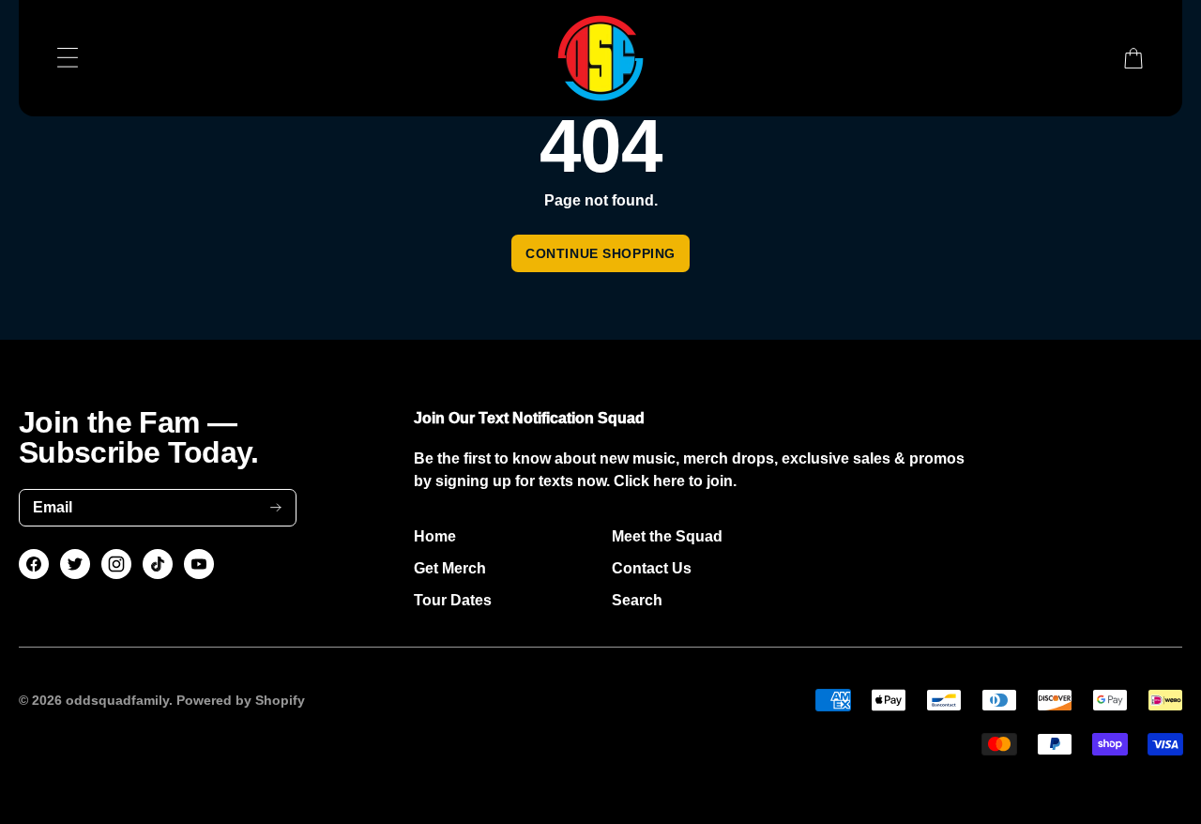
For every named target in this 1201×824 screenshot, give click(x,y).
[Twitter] (75, 564)
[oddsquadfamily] (601, 58)
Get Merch (450, 568)
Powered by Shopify (240, 700)
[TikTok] (158, 564)
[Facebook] (33, 564)
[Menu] (67, 58)
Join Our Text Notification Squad (529, 418)
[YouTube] (198, 564)
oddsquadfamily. (119, 700)
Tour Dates (453, 600)
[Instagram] (116, 564)
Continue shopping (600, 253)
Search (637, 600)
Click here (649, 481)
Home (435, 536)
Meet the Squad (667, 536)
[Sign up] (275, 507)
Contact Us (652, 568)
